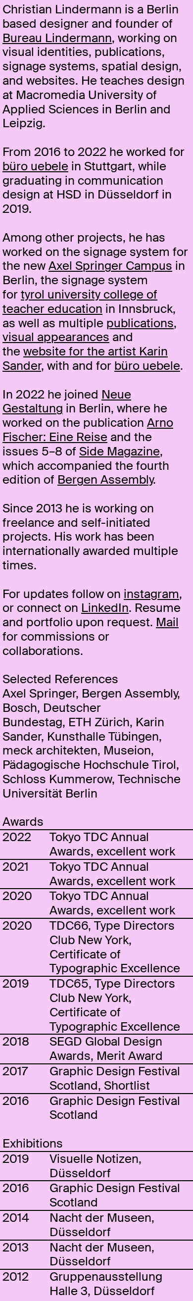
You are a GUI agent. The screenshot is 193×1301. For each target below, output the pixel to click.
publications (140, 323)
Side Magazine (119, 451)
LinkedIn (105, 607)
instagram (151, 593)
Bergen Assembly (105, 479)
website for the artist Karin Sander (85, 358)
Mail (167, 622)
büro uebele (35, 166)
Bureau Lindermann (57, 38)
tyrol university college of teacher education (79, 301)
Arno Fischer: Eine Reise (87, 430)
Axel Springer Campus (110, 265)
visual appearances (55, 337)
